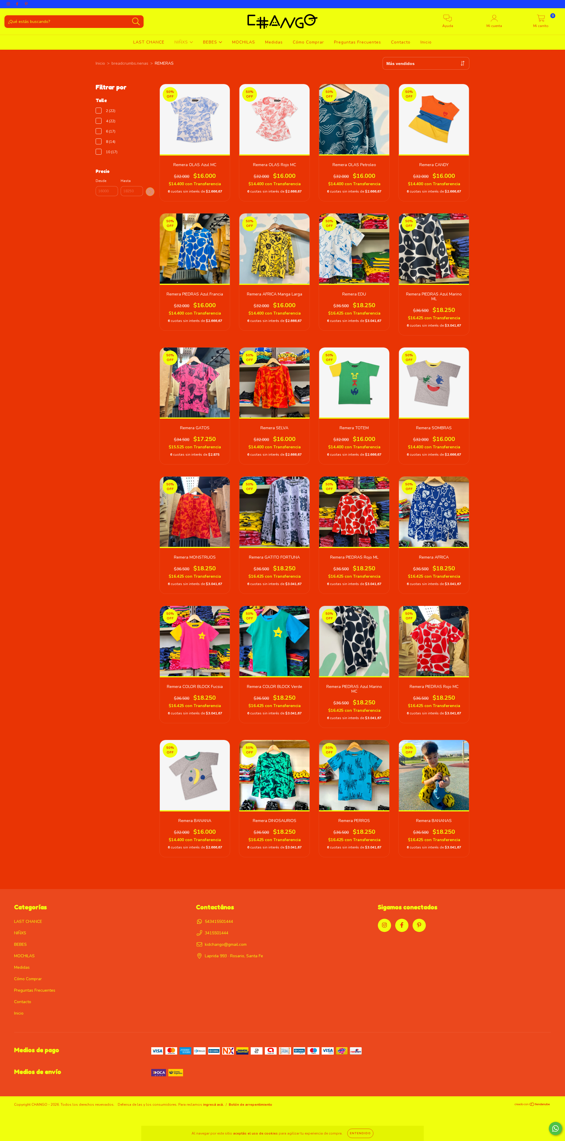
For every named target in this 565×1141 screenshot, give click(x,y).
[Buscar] (136, 22)
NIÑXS (182, 42)
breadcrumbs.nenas (130, 63)
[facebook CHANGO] (17, 4)
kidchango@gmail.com (226, 944)
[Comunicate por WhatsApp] (555, 1128)
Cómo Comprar (308, 42)
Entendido (360, 1133)
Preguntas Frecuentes (357, 42)
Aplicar (150, 191)
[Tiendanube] (532, 1105)
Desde (101, 180)
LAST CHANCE (148, 42)
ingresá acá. (213, 1104)
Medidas (274, 42)
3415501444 (216, 933)
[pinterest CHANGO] (26, 4)
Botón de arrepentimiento (250, 1104)
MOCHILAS (243, 42)
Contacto (401, 42)
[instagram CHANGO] (8, 4)
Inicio (426, 42)
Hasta (126, 180)
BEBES (211, 42)
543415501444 (219, 921)
